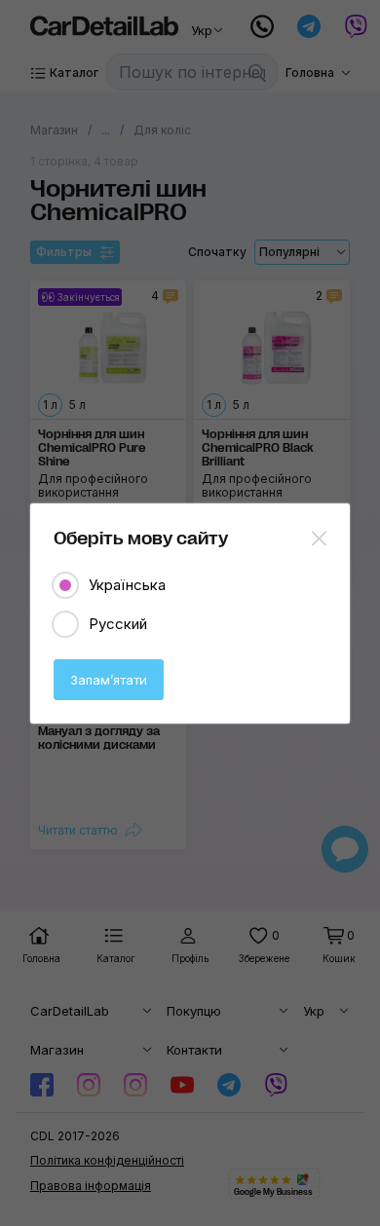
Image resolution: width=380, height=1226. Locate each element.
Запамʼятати (108, 679)
